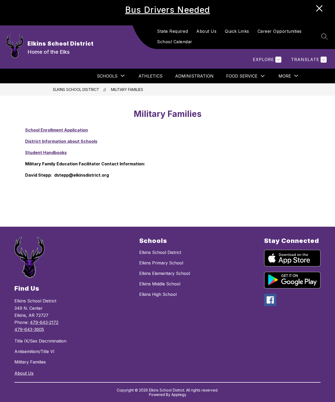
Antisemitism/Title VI (34, 351)
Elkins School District (76, 89)
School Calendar (174, 41)
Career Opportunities (280, 31)
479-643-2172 (44, 322)
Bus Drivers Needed (167, 10)
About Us (206, 31)
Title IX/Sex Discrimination (40, 341)
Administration (194, 76)
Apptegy (178, 394)
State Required (172, 31)
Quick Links (237, 31)
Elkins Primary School (161, 262)
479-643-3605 (29, 329)
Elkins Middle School (159, 283)
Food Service (242, 76)
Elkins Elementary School (164, 273)
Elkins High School (158, 294)
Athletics (150, 76)
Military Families (127, 89)
